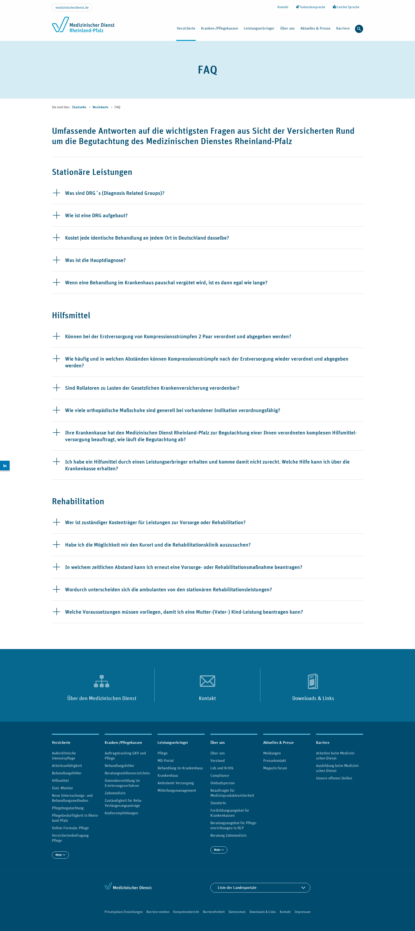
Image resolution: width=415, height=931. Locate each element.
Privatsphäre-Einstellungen (123, 912)
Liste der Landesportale (237, 887)
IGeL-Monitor (62, 787)
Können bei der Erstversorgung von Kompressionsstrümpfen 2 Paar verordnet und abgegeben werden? (178, 336)
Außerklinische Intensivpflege (64, 755)
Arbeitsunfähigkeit (67, 765)
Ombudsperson (222, 782)
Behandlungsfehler (67, 773)
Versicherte (100, 107)
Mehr (59, 855)
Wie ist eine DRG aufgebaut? (96, 215)
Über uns (217, 742)
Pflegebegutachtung (68, 807)
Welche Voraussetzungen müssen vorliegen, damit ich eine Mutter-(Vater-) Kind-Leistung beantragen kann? (184, 611)
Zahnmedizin (115, 793)
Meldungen (272, 753)
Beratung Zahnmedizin (228, 835)
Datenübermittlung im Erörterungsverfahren (122, 783)
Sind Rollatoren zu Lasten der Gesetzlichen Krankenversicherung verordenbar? (152, 387)
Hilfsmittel (60, 780)
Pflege (163, 753)
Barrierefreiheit (214, 912)
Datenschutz (237, 912)
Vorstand (217, 760)
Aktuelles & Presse (278, 742)
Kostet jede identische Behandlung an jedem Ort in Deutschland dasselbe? (147, 237)
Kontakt (282, 7)
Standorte (218, 802)
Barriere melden (157, 912)
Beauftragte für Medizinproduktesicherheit (232, 793)
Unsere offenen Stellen (334, 778)
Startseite (79, 107)
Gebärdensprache (312, 7)
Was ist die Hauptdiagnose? (95, 260)
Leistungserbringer (173, 742)
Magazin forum (275, 767)
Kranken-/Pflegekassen (123, 742)
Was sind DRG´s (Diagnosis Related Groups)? (115, 193)
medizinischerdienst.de (72, 7)
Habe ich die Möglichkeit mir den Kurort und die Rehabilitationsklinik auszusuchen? (158, 544)
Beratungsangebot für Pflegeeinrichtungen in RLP (233, 825)
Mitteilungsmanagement (177, 790)
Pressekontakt (274, 760)
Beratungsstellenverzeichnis (127, 773)
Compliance (219, 775)
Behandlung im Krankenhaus (180, 767)
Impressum (303, 912)
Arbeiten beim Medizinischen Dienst (335, 755)
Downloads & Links (313, 698)
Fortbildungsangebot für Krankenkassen (229, 813)
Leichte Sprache (347, 7)
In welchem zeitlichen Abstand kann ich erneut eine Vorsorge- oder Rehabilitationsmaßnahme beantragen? (183, 567)
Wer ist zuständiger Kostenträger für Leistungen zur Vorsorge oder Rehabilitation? (155, 522)
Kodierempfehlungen (121, 812)
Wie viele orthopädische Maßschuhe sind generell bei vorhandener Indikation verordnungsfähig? (172, 410)
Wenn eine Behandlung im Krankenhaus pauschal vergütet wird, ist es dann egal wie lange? (166, 282)
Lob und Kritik (221, 767)
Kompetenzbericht (186, 912)
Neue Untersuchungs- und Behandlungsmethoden (72, 798)
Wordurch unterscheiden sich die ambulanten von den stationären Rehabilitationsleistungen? (168, 589)
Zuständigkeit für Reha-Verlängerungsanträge (123, 803)
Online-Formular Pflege (70, 827)
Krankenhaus (168, 775)
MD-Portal (166, 760)
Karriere (323, 742)
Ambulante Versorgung (176, 782)
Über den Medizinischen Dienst (101, 698)
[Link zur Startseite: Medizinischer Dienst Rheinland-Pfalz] (83, 27)
